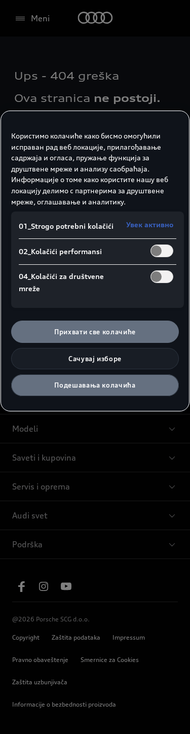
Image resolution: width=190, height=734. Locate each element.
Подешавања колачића (94, 385)
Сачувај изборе (95, 359)
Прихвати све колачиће (95, 332)
